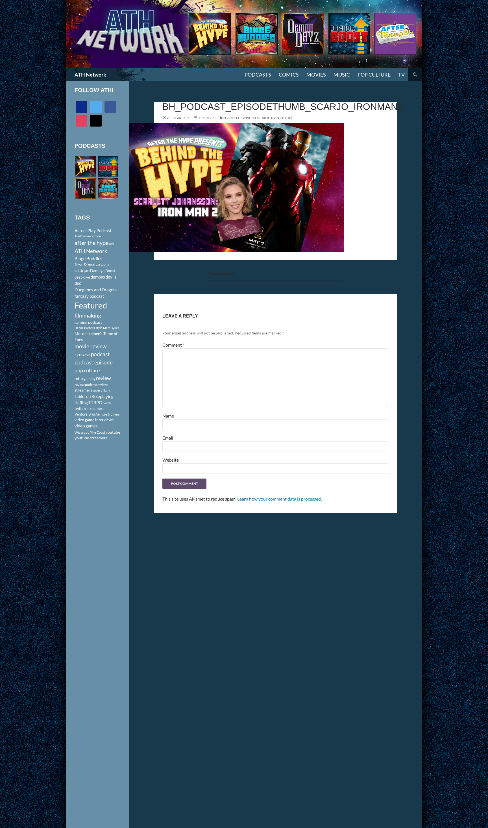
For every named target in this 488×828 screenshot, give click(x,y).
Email (167, 437)
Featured (91, 305)
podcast (100, 354)
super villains (102, 390)
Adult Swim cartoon (88, 236)
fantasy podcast (89, 296)
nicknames (82, 355)
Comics (289, 74)
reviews (102, 384)
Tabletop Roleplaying (94, 396)
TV (401, 74)
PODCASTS (258, 74)
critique (82, 270)
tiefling (81, 402)
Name (168, 415)
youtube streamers (91, 437)
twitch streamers (89, 408)
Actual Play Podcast (93, 230)
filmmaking (88, 315)
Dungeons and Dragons (96, 289)
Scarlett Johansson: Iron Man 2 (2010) (257, 118)
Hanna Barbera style (89, 328)
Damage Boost (103, 270)
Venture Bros (85, 414)
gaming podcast (88, 322)
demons (98, 276)
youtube (113, 432)
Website (170, 459)
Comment (173, 344)
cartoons (102, 264)
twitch (107, 403)
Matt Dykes (111, 328)
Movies (316, 74)
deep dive (82, 277)
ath (111, 244)
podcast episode (94, 362)
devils (111, 276)
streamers (83, 390)
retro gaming (85, 378)
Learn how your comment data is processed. (279, 498)
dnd (78, 283)
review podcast (86, 385)
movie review (91, 346)
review (103, 378)
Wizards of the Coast (90, 432)
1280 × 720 (207, 118)
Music (342, 74)
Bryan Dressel (85, 264)
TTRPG (95, 402)
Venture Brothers (107, 414)
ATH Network (90, 74)
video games (86, 425)
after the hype (91, 243)
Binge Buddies (88, 258)
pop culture (87, 370)
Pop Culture (374, 74)
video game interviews (94, 419)
